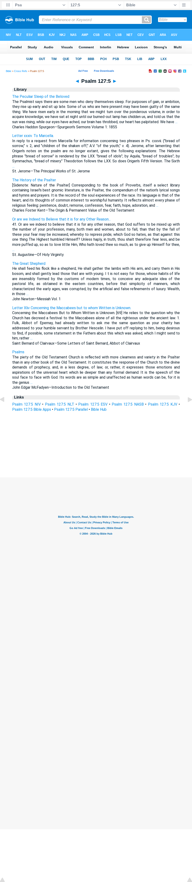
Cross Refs (20, 71)
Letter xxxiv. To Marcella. (33, 135)
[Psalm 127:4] (6, 410)
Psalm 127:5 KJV (162, 404)
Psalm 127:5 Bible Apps (31, 409)
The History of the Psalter (34, 180)
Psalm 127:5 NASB (128, 404)
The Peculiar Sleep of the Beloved (40, 96)
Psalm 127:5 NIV (26, 404)
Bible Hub (99, 409)
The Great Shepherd (28, 263)
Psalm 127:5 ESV (92, 404)
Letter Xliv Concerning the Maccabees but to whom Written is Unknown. (71, 308)
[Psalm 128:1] (186, 410)
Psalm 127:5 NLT (59, 404)
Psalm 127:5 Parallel (71, 409)
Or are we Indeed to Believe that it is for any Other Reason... (61, 219)
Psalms (18, 352)
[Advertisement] (96, 448)
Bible (8, 71)
